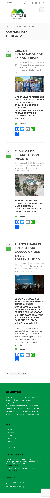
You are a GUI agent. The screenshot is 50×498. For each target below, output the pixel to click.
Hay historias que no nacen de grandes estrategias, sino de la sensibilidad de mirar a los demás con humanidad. (23, 461)
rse (36, 168)
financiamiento (20, 168)
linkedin (32, 3)
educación (27, 65)
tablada (17, 73)
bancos (33, 266)
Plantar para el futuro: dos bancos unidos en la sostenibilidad (28, 251)
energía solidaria (37, 65)
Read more (22, 124)
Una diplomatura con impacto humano (21, 468)
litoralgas (25, 67)
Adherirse (12, 441)
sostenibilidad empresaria (32, 70)
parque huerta (34, 67)
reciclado (18, 70)
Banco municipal (29, 166)
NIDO (32, 168)
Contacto (11, 447)
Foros (10, 435)
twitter (40, 3)
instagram (36, 3)
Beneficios (12, 438)
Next (24, 373)
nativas (31, 269)
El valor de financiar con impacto (27, 155)
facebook (43, 3)
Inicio (10, 429)
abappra (26, 266)
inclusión (18, 67)
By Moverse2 (22, 62)
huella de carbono (21, 269)
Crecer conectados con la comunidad (29, 54)
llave (28, 168)
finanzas (39, 266)
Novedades (12, 444)
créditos (39, 166)
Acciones (11, 432)
